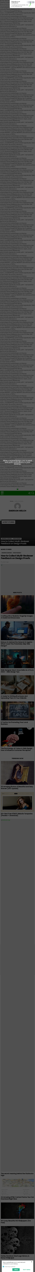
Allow (16, 1269)
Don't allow (26, 1269)
